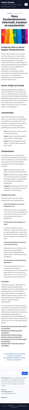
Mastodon (4, 397)
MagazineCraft (22, 405)
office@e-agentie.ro (7, 391)
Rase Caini (10, 13)
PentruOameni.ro (6, 378)
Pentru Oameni (7, 2)
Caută (25, 373)
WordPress (10, 405)
